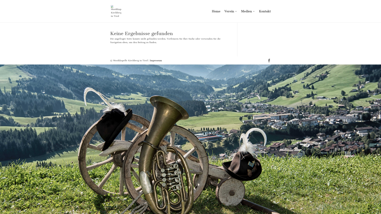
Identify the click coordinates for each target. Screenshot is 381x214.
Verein (229, 11)
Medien (246, 11)
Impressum (156, 60)
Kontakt (265, 11)
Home (216, 11)
